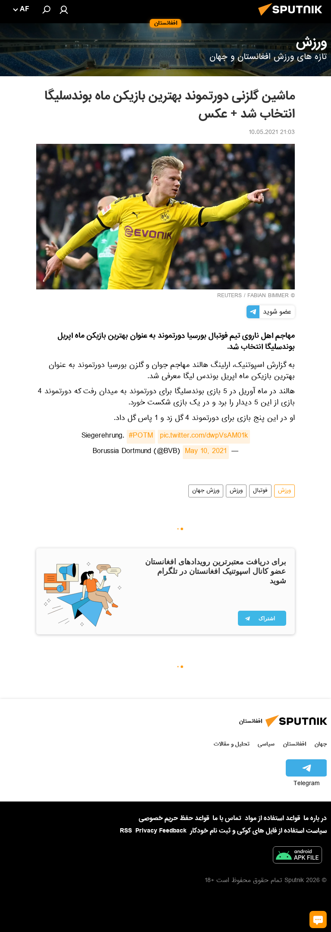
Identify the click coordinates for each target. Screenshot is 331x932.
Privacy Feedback (161, 831)
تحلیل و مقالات (232, 744)
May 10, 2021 (206, 452)
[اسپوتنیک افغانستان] (293, 18)
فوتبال (260, 491)
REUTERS (229, 296)
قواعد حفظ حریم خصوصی (174, 818)
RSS (126, 831)
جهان (321, 744)
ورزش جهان (205, 491)
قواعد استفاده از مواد (272, 818)
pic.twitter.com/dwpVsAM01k (204, 437)
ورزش (284, 491)
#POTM (141, 437)
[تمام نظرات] (318, 919)
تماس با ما (226, 818)
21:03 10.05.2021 (272, 133)
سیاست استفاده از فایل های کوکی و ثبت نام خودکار (258, 831)
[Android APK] (297, 856)
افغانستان (294, 744)
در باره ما (315, 818)
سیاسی (266, 744)
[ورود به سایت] (63, 9)
